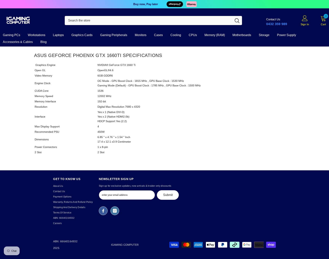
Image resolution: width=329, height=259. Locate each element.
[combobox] (148, 20)
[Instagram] (114, 210)
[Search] (153, 20)
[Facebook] (103, 210)
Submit (168, 195)
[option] (164, 4)
